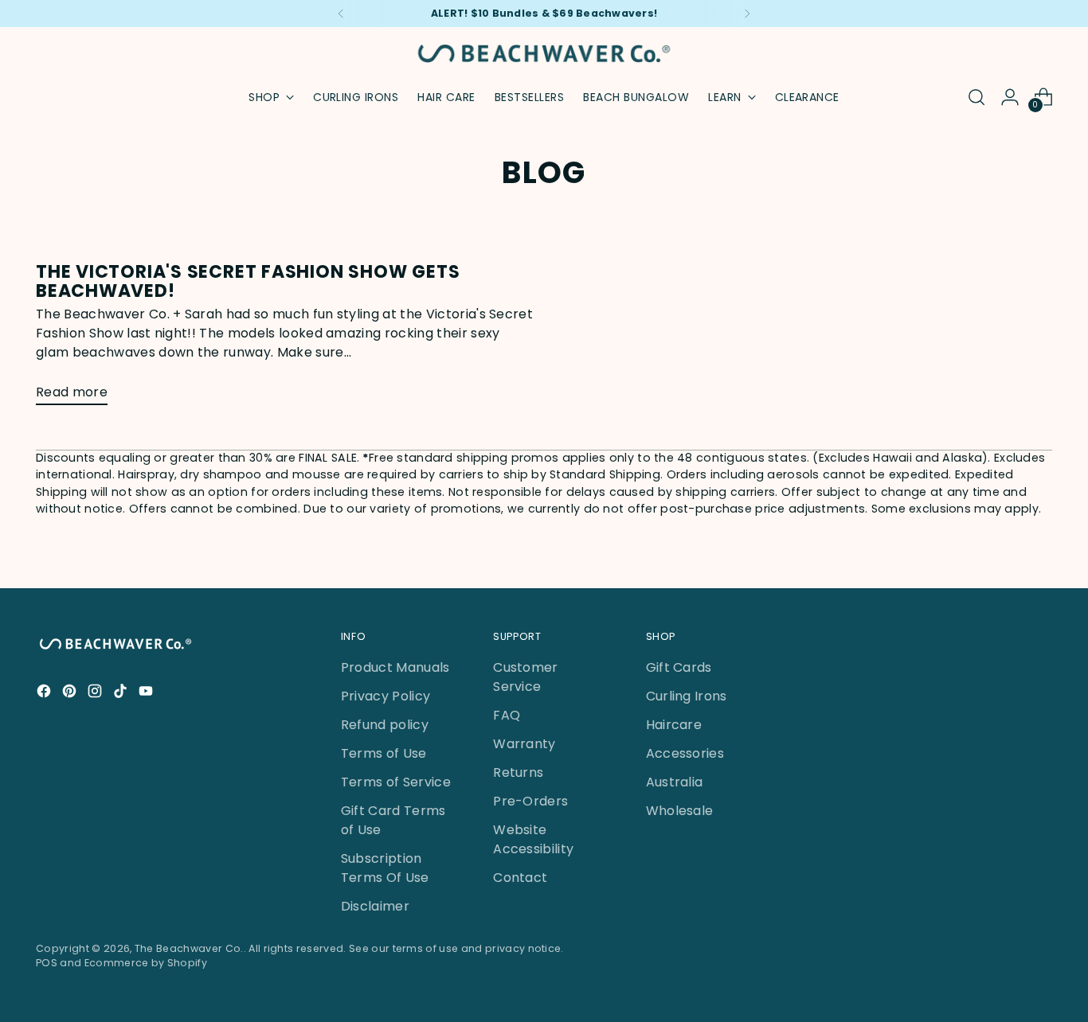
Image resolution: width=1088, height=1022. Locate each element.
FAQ (506, 715)
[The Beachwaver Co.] (544, 53)
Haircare (674, 725)
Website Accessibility (533, 839)
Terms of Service (396, 782)
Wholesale (680, 811)
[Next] (747, 13)
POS (46, 962)
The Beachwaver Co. (189, 948)
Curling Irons (686, 696)
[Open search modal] (976, 97)
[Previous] (340, 13)
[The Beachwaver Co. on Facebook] (45, 693)
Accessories (685, 753)
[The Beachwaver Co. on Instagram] (96, 693)
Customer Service (525, 677)
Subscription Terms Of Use (385, 868)
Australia (674, 782)
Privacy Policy (385, 696)
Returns (518, 772)
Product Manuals (395, 667)
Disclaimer (375, 906)
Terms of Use (384, 753)
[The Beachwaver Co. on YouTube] (147, 693)
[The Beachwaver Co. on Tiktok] (121, 693)
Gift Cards (679, 667)
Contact (520, 877)
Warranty (524, 744)
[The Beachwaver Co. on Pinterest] (70, 693)
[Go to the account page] (1010, 97)
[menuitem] (355, 97)
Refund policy (385, 725)
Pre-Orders (530, 801)
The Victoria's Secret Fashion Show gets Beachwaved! (248, 281)
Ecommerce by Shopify (145, 962)
